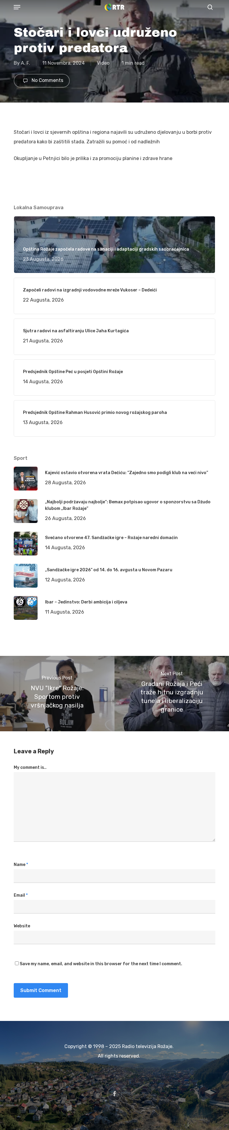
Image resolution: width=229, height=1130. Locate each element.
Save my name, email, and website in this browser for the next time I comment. (101, 963)
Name (21, 864)
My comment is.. (30, 767)
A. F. (25, 63)
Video (103, 63)
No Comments (46, 80)
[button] (17, 7)
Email (21, 895)
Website (22, 926)
